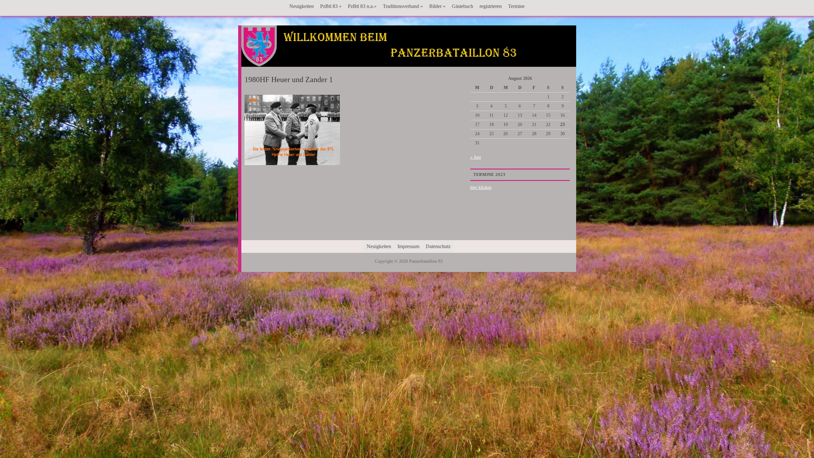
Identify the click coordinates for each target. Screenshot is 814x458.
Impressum (408, 246)
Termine (516, 6)
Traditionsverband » (403, 6)
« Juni (475, 157)
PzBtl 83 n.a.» (362, 6)
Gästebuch (462, 6)
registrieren (490, 6)
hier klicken (481, 187)
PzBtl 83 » (330, 6)
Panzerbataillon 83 (408, 44)
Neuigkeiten (301, 6)
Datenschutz (438, 246)
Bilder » (437, 6)
